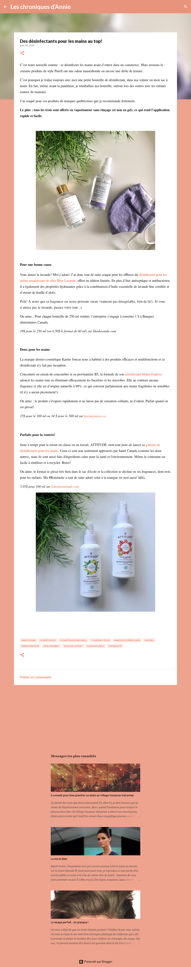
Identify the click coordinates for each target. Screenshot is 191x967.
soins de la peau (73, 646)
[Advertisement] (95, 717)
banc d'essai (28, 640)
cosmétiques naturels (73, 640)
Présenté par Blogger (97, 961)
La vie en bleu (59, 858)
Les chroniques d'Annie (40, 6)
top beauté (115, 646)
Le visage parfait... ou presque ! (69, 922)
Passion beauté (30, 646)
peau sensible (52, 646)
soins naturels (95, 646)
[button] (22, 53)
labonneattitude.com (65, 486)
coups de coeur (100, 640)
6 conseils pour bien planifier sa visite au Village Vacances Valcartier (92, 795)
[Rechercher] (76, 6)
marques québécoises (127, 640)
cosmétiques (48, 640)
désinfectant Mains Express (143, 374)
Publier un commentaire (35, 677)
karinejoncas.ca (95, 415)
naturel (149, 640)
